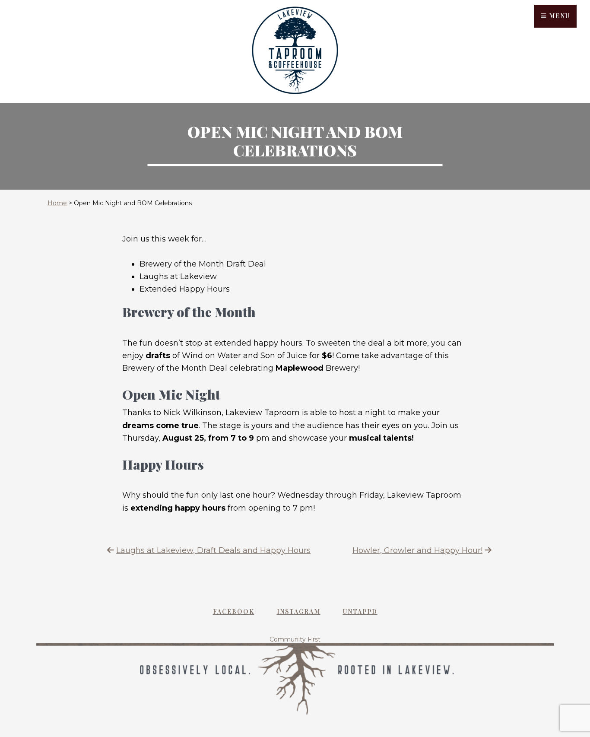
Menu (558, 16)
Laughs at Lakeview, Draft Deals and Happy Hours (213, 550)
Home (57, 203)
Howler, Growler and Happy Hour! (417, 550)
